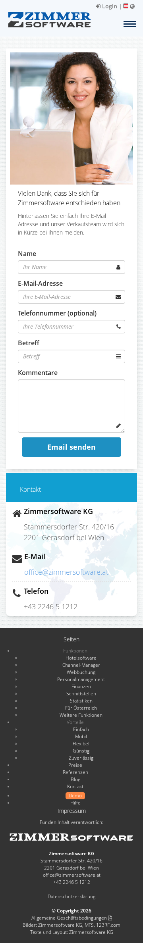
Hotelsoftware (81, 657)
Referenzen (75, 772)
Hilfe (75, 802)
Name (27, 253)
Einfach (81, 729)
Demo (75, 795)
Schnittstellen (81, 693)
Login (108, 6)
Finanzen (81, 686)
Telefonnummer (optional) (57, 313)
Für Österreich (81, 707)
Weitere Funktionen (81, 715)
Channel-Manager (81, 665)
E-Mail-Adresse (40, 283)
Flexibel (81, 743)
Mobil (81, 736)
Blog (75, 779)
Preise (75, 765)
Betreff (28, 343)
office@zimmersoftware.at (66, 572)
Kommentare (38, 372)
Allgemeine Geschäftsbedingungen (69, 917)
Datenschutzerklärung (71, 896)
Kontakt (75, 786)
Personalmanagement (81, 679)
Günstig (81, 750)
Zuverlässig (81, 757)
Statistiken (81, 700)
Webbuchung (81, 672)
